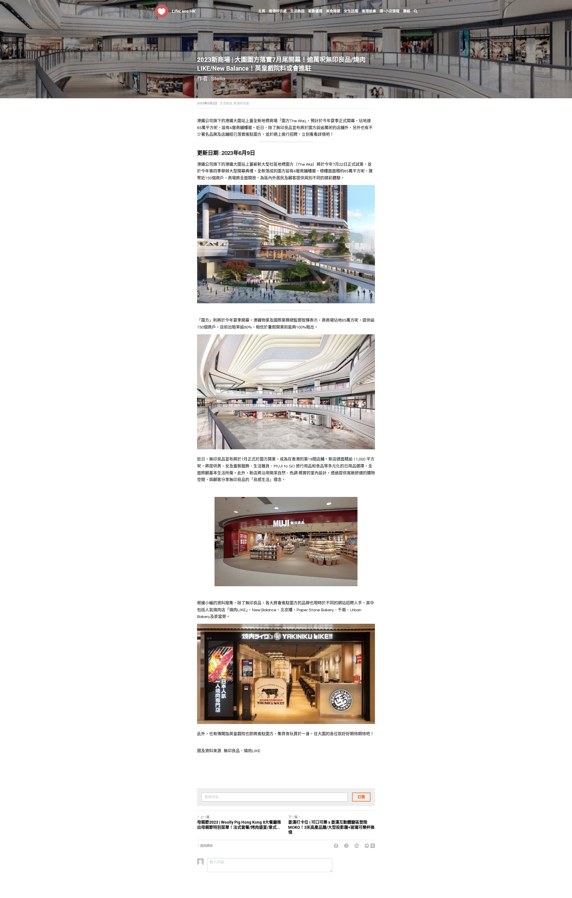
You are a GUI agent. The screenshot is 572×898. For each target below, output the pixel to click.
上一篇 (205, 817)
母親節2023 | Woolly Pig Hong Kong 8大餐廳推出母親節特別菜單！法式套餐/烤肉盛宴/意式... (239, 825)
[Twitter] (346, 846)
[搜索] (415, 11)
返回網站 (206, 845)
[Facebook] (336, 846)
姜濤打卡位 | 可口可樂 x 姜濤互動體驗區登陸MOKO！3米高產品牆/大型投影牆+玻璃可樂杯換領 (331, 827)
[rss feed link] (372, 846)
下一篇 (293, 817)
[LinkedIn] (356, 846)
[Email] (367, 846)
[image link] (161, 11)
